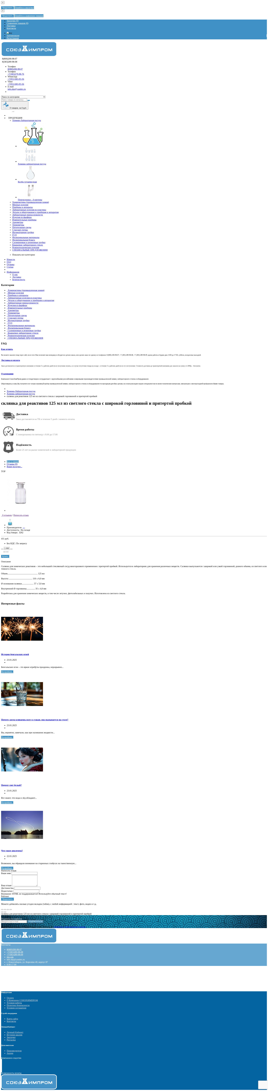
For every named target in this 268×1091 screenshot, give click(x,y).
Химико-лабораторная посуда (32, 164)
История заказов (14, 1035)
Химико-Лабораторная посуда (26, 120)
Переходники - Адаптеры (30, 200)
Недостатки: (7, 891)
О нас (15, 274)
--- (24, 527)
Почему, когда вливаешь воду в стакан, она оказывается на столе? (34, 720)
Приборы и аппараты (22, 207)
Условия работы (14, 1003)
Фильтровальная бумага (23, 240)
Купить (5, 556)
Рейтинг (5, 896)
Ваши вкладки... (14, 466)
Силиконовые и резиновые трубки (28, 242)
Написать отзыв (21, 515)
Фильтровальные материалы (25, 237)
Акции (10, 1053)
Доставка (16, 277)
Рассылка (11, 1040)
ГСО (14, 235)
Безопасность (18, 279)
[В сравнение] (7, 551)
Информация (13, 272)
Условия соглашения (16, 1008)
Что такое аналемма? (12, 850)
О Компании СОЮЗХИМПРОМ (22, 1000)
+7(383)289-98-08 (15, 952)
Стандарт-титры (20, 230)
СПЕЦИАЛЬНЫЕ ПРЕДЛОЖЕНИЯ (30, 250)
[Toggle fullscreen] (8, 909)
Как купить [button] (7, 349)
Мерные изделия (20, 205)
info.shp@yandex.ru (17, 89)
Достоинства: (7, 888)
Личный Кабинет (15, 1032)
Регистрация (13, 38)
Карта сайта (12, 1019)
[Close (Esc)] (2, 909)
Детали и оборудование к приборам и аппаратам (35, 212)
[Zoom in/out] (10, 909)
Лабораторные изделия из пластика (29, 210)
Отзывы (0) (12, 464)
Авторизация (13, 35)
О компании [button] (7, 374)
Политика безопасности (18, 1005)
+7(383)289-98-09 (15, 954)
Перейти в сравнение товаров (29, 16)
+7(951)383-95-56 (16, 79)
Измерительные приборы (24, 220)
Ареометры (17, 222)
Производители (14, 1051)
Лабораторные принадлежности (27, 215)
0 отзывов (6, 515)
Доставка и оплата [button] (10, 360)
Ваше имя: (6, 873)
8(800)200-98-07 (15, 69)
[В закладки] (4, 551)
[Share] (5, 909)
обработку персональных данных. (70, 927)
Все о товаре (13, 461)
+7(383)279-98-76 (16, 74)
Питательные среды (21, 227)
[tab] (134, 349)
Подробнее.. (7, 672)
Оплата (10, 998)
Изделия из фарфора (22, 217)
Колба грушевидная (27, 182)
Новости (11, 259)
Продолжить (7, 8)
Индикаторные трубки (23, 232)
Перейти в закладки (24, 7)
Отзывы (10, 264)
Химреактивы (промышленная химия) (30, 202)
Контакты (11, 1021)
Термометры (18, 225)
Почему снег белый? (11, 785)
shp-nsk (10, 957)
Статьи (10, 267)
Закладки (11, 1037)
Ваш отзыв (6, 885)
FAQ (9, 262)
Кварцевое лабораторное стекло (27, 245)
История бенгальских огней (15, 654)
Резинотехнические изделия (25, 247)
